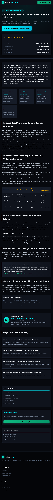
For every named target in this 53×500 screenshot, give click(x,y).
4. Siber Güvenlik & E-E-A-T (9, 400)
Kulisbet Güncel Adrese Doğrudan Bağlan (18, 28)
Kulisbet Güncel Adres (6, 473)
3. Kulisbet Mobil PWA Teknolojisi (10, 398)
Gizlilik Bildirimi (5, 485)
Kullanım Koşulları (6, 487)
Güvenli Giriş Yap (26, 422)
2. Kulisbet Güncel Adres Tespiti (10, 395)
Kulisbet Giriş (4, 470)
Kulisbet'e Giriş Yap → (44, 2)
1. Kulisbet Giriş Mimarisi (9, 392)
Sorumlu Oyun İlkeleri (6, 490)
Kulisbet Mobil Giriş (6, 475)
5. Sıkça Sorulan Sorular (8, 403)
